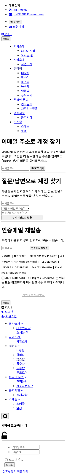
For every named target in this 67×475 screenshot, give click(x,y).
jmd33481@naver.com (28, 14)
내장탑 (25, 73)
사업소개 (19, 59)
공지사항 (19, 113)
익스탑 (25, 82)
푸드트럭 (26, 95)
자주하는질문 (29, 108)
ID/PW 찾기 (8, 471)
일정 (24, 131)
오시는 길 (27, 55)
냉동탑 (25, 90)
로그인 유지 (16, 459)
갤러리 (18, 68)
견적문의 (26, 104)
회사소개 (19, 46)
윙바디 (25, 77)
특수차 (25, 86)
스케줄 (18, 122)
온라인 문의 (21, 99)
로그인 (16, 22)
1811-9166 (19, 9)
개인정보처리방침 (33, 295)
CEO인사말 (28, 50)
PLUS (8, 34)
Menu (6, 38)
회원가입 (18, 26)
